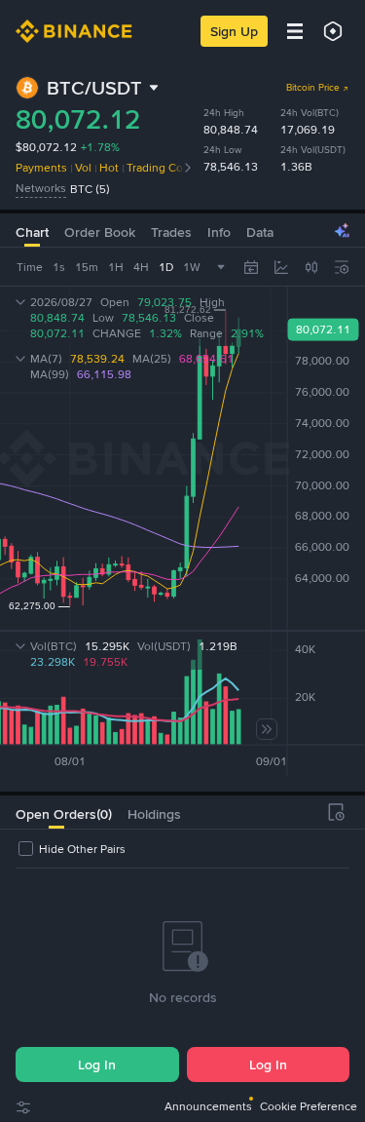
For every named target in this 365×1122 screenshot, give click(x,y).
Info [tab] (219, 232)
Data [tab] (260, 232)
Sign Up (234, 31)
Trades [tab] (171, 232)
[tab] (56, 812)
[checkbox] (71, 849)
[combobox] (311, 267)
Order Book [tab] (99, 232)
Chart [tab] (32, 232)
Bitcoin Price (313, 87)
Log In (97, 1064)
